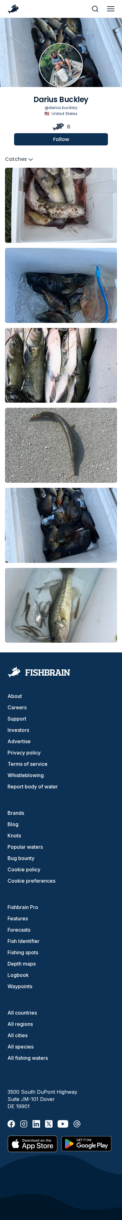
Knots (14, 835)
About (15, 696)
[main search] (95, 8)
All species (20, 1046)
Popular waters (25, 847)
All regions (20, 1024)
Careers (17, 707)
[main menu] (110, 9)
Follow (61, 139)
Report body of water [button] (33, 786)
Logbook (18, 975)
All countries (22, 1013)
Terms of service (28, 764)
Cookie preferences (31, 881)
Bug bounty (21, 858)
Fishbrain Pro (23, 907)
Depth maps (22, 964)
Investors (18, 730)
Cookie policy (24, 869)
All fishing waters (28, 1058)
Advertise (19, 741)
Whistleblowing (26, 775)
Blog (13, 824)
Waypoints (20, 986)
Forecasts (19, 930)
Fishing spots (23, 952)
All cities (18, 1035)
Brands (16, 813)
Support (17, 719)
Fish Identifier (23, 941)
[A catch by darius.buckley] (61, 205)
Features (18, 918)
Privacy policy (24, 752)
